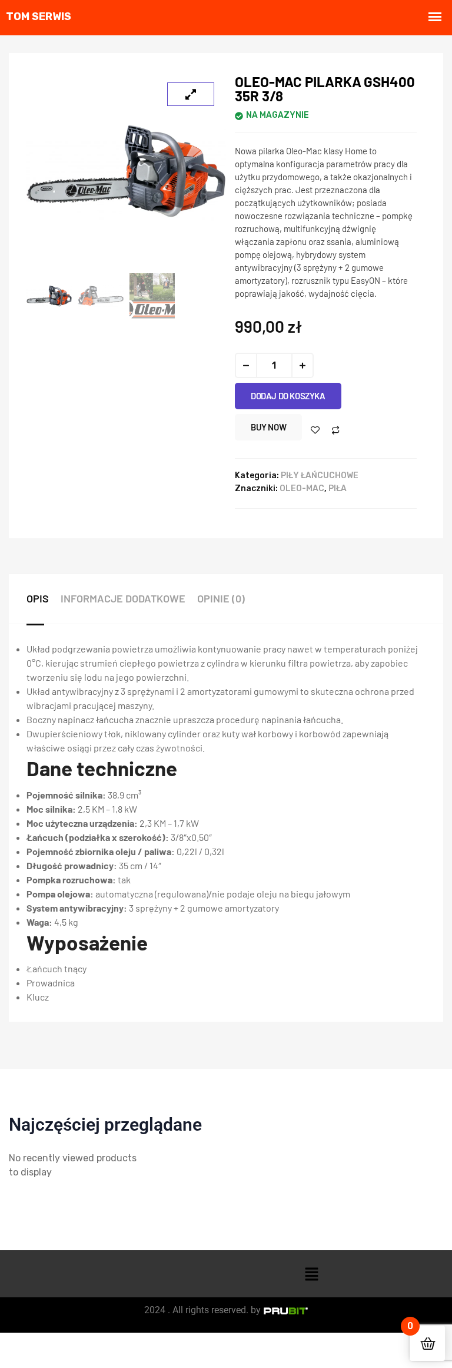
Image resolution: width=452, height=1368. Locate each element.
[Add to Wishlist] (315, 430)
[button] (312, 1274)
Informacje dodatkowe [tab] (123, 598)
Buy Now (268, 427)
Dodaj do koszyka (288, 395)
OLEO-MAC (302, 488)
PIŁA (337, 488)
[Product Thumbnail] (190, 94)
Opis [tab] (37, 598)
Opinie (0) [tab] (221, 598)
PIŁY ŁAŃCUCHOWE (319, 476)
